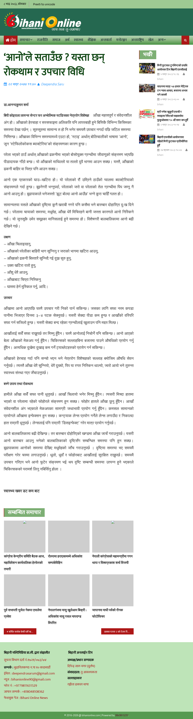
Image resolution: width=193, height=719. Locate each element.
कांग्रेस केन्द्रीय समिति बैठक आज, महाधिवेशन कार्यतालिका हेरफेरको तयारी (24, 563)
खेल (150, 40)
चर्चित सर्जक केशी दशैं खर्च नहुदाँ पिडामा (22, 632)
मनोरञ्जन (121, 40)
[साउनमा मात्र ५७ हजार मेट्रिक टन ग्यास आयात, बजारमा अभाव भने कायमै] (147, 88)
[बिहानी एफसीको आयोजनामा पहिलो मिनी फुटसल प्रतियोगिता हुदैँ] (147, 139)
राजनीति (42, 40)
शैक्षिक (92, 40)
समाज (56, 40)
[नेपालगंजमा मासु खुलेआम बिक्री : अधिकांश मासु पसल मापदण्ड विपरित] (69, 590)
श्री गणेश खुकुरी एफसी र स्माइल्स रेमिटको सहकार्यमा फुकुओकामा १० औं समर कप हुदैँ (172, 116)
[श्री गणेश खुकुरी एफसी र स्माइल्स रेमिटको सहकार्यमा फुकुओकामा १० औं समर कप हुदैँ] (147, 113)
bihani (160, 79)
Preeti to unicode (44, 4)
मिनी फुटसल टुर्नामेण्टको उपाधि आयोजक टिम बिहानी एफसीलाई (172, 67)
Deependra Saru (52, 84)
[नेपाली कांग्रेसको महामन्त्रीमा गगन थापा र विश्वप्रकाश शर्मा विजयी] (113, 537)
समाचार (25, 40)
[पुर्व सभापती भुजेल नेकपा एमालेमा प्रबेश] (24, 590)
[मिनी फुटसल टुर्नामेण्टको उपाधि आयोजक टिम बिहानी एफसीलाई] (147, 68)
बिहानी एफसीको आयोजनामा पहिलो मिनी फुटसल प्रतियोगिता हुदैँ (172, 141)
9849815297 (121, 715)
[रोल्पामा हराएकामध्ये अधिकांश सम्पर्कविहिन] (69, 537)
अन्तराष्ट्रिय (137, 40)
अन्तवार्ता (106, 40)
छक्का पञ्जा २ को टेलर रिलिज (118, 632)
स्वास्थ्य (78, 40)
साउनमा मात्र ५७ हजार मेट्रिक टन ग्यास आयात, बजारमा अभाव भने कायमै (172, 90)
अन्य (160, 40)
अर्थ (67, 40)
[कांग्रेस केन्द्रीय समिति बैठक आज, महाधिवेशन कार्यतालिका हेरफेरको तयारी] (24, 537)
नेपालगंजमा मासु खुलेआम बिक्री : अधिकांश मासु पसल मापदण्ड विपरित (67, 616)
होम (13, 40)
